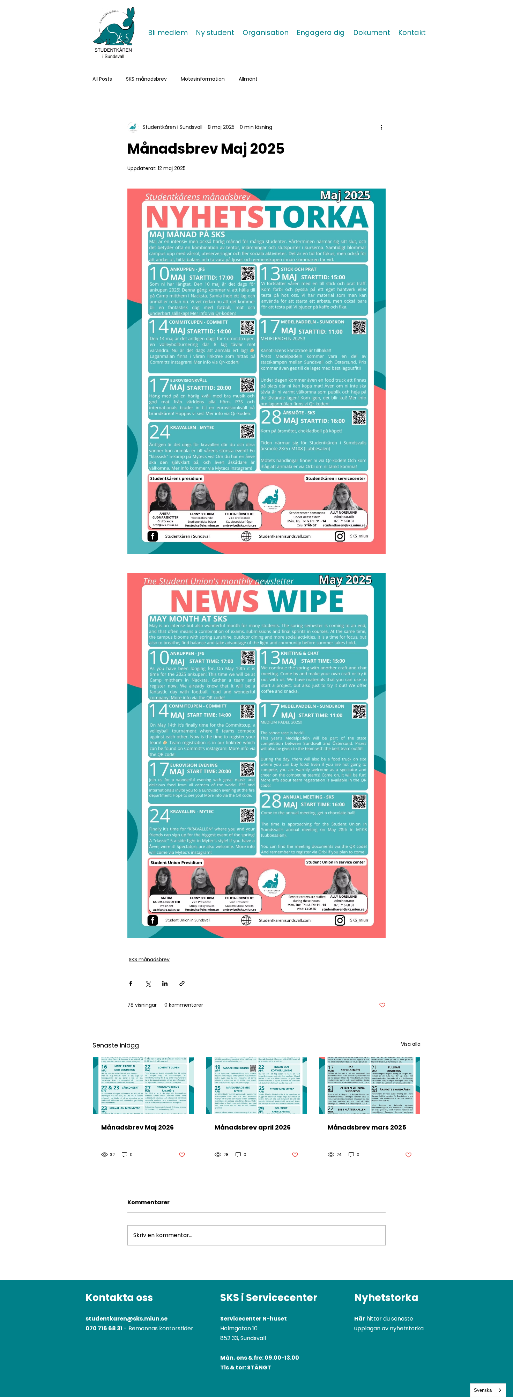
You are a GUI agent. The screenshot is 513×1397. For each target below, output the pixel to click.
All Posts (102, 79)
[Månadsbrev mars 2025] (369, 1085)
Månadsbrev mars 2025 (367, 1127)
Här (359, 1319)
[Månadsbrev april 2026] (256, 1085)
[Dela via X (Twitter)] (147, 983)
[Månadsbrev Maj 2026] (143, 1085)
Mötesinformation (203, 79)
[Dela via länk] (182, 983)
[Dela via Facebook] (130, 983)
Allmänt (248, 79)
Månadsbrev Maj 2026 (137, 1127)
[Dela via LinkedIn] (165, 983)
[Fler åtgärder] (381, 127)
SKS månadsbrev (146, 79)
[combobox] (488, 1390)
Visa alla (411, 1044)
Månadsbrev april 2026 (253, 1127)
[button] (215, 32)
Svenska (483, 1390)
